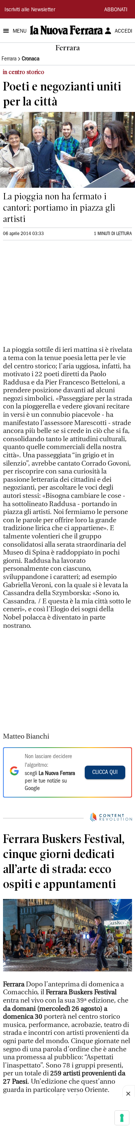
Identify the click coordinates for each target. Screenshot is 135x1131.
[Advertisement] (59, 296)
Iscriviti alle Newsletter (29, 10)
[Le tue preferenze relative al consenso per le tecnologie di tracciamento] (122, 1118)
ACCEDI (123, 31)
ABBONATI (116, 10)
